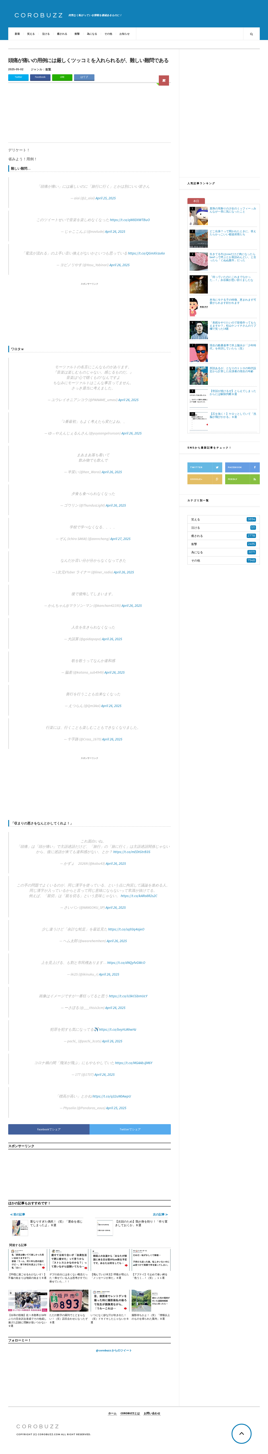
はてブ (84, 76)
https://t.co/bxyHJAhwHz (117, 1029)
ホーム (112, 1413)
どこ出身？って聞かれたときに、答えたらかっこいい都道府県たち (233, 232)
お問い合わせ (152, 1413)
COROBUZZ (39, 15)
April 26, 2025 (115, 231)
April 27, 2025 (120, 538)
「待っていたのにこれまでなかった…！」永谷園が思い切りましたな (231, 278)
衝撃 (77, 33)
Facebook (40, 76)
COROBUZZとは (130, 1413)
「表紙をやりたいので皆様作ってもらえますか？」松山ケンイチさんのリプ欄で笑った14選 (233, 325)
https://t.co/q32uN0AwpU (111, 1096)
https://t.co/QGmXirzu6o (146, 253)
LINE (62, 76)
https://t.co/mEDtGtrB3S (131, 851)
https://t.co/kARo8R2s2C (139, 895)
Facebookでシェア (49, 1129)
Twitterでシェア (130, 1129)
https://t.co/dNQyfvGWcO (126, 962)
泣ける (46, 33)
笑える (31, 33)
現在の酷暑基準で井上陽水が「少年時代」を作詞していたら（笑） (233, 347)
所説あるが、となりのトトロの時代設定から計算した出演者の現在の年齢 (233, 369)
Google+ (196, 479)
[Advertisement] (89, 115)
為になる (92, 33)
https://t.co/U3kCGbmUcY (128, 996)
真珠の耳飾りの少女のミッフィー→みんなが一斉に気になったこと (233, 210)
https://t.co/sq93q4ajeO (126, 929)
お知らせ (124, 33)
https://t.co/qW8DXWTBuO (130, 219)
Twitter (18, 76)
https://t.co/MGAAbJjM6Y (133, 1062)
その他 (108, 33)
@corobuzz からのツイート (114, 1350)
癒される (62, 33)
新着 (17, 33)
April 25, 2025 (106, 198)
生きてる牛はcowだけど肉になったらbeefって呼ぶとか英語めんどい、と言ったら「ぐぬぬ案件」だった (233, 257)
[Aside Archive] (164, 80)
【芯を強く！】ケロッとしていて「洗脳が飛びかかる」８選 (233, 415)
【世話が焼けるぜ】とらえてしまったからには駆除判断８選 (233, 392)
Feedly (232, 479)
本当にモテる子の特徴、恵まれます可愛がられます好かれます (233, 301)
